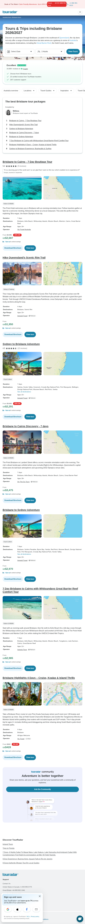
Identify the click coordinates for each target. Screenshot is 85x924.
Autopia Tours (22, 650)
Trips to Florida (8, 848)
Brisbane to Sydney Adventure (21, 137)
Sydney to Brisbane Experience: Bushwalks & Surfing (30, 149)
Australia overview (11, 91)
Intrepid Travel (22, 316)
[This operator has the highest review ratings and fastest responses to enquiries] (32, 316)
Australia (72, 40)
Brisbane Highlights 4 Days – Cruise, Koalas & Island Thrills (32, 145)
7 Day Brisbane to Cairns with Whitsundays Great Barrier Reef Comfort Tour (39, 141)
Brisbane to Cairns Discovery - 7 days (24, 133)
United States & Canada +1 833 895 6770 (17, 887)
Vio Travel (20, 739)
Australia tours (7, 17)
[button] (42, 242)
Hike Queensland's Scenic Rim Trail (23, 125)
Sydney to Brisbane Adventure (21, 129)
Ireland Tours (8, 844)
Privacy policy (35, 916)
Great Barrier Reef (44, 43)
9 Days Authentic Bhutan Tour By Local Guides (21, 863)
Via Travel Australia (24, 229)
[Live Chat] (80, 919)
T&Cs (28, 916)
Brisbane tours (16, 17)
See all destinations (24, 392)
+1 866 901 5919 (73, 4)
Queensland (64, 38)
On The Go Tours (23, 482)
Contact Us (6, 883)
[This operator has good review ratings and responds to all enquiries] (28, 739)
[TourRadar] (10, 12)
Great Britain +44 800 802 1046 (14, 890)
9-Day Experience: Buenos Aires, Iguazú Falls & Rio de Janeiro (27, 859)
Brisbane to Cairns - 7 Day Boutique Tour (25, 121)
